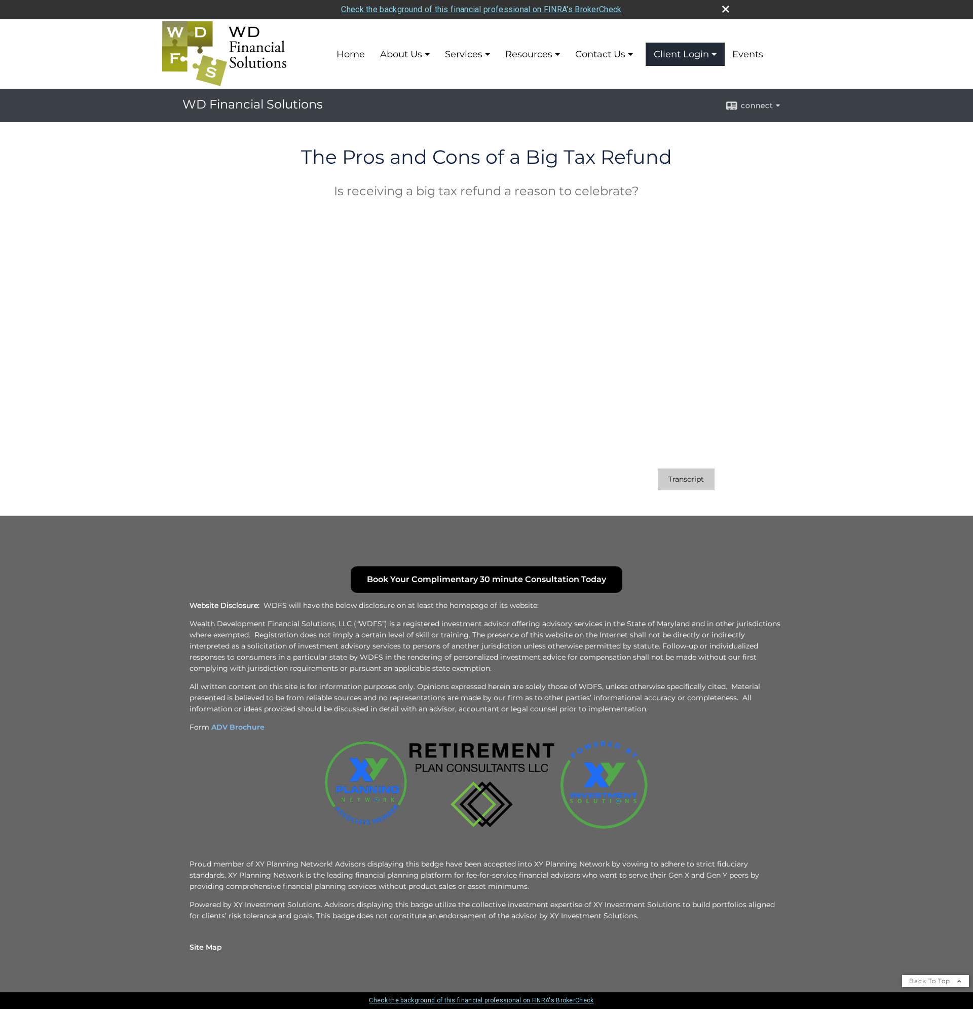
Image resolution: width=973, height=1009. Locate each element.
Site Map (206, 947)
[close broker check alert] (726, 9)
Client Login (681, 54)
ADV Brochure (238, 727)
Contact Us (600, 54)
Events (747, 54)
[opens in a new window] (366, 827)
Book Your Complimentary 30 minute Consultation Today (486, 579)
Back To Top (930, 981)
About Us (401, 54)
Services (463, 54)
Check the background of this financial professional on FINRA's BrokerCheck (481, 9)
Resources (528, 54)
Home (350, 54)
